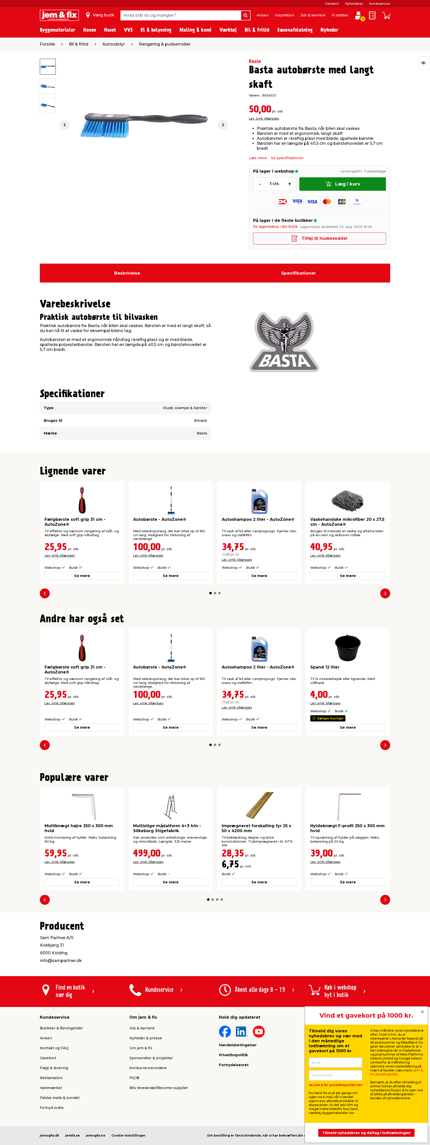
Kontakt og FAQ (54, 1048)
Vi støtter (339, 15)
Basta (255, 61)
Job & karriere (312, 15)
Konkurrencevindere (148, 1068)
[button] (210, 593)
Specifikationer (298, 273)
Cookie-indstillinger (128, 1135)
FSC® (134, 1078)
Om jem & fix (140, 1048)
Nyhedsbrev (354, 3)
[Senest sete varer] (424, 62)
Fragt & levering (54, 1068)
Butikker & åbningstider (61, 1028)
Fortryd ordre (52, 1107)
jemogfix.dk (49, 1135)
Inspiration (284, 15)
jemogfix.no (96, 1135)
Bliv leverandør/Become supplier (158, 1088)
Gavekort (332, 3)
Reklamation (51, 1078)
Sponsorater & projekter (151, 1058)
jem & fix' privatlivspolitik (396, 1072)
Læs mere (258, 158)
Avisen (263, 15)
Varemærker (51, 1088)
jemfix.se (72, 1135)
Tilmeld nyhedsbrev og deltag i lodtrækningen (366, 1133)
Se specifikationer (287, 158)
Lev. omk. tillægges (264, 118)
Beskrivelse (127, 273)
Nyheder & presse (145, 1038)
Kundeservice (379, 3)
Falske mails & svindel (59, 1098)
